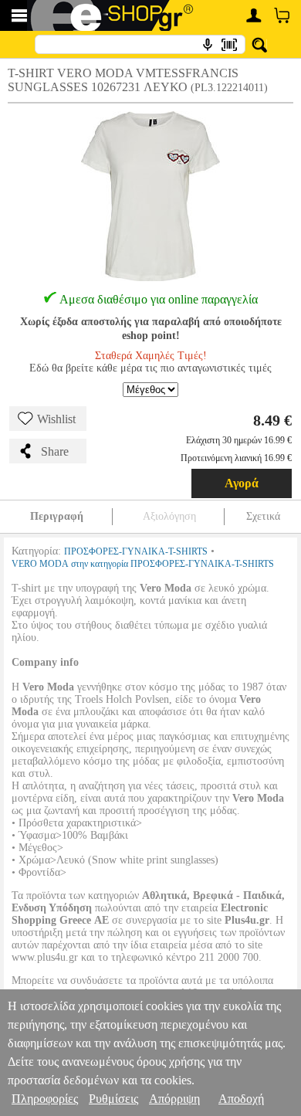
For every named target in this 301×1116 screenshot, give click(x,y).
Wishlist (56, 419)
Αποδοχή (241, 1098)
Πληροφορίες (45, 1098)
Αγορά (242, 483)
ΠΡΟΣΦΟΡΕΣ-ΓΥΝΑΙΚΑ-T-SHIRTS (136, 551)
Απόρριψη (174, 1098)
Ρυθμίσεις (113, 1098)
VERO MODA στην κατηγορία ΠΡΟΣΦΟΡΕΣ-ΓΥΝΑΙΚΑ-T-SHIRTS (143, 563)
